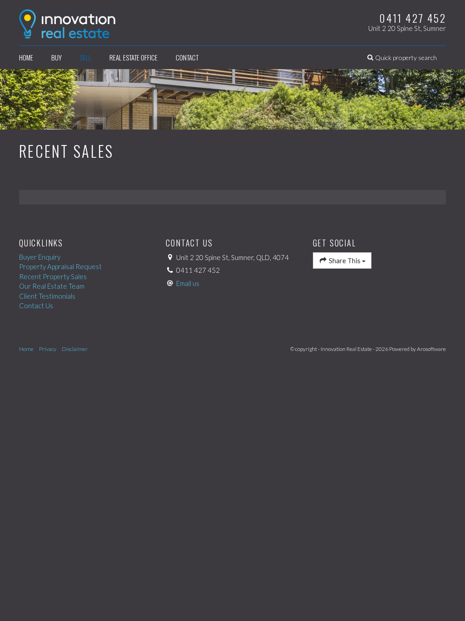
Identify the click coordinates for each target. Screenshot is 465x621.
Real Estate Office (133, 57)
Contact (187, 57)
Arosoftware (431, 349)
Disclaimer (75, 349)
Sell (85, 57)
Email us (187, 283)
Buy (56, 57)
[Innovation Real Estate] (67, 22)
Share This (344, 260)
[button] (402, 57)
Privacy (47, 349)
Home (26, 57)
